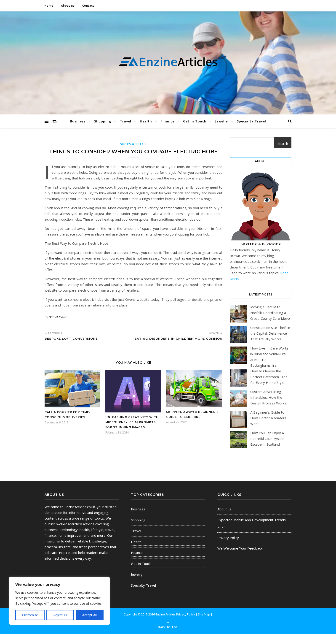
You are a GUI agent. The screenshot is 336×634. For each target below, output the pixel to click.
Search (282, 143)
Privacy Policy (228, 537)
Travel (125, 121)
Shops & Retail (133, 144)
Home (49, 6)
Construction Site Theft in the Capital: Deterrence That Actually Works (270, 333)
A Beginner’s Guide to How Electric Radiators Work (268, 418)
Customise (30, 615)
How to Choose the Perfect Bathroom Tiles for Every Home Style (268, 377)
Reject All (60, 615)
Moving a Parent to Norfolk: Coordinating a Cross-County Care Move (270, 313)
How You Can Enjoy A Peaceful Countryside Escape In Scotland (267, 439)
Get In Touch (194, 121)
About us (68, 6)
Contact (88, 6)
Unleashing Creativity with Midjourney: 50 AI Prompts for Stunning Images (132, 422)
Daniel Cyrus (58, 317)
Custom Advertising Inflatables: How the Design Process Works (268, 397)
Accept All (89, 615)
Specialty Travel (251, 121)
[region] (59, 601)
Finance (167, 121)
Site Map (204, 614)
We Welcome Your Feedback (239, 548)
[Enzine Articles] (168, 61)
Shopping (102, 121)
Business (77, 121)
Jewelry (221, 121)
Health (146, 121)
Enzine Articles (165, 614)
